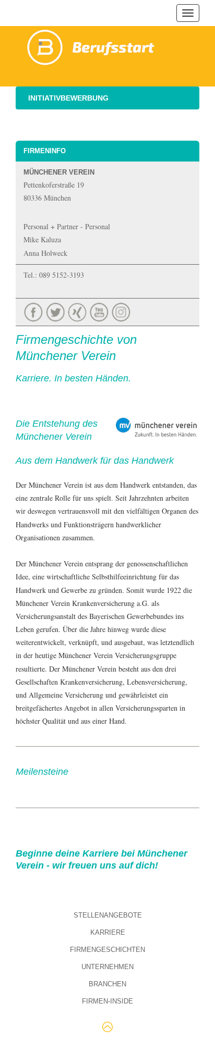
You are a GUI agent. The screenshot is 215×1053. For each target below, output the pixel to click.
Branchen (107, 984)
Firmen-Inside (107, 1001)
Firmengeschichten (107, 949)
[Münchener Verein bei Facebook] (34, 311)
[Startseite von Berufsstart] (91, 46)
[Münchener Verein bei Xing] (78, 311)
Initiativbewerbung (68, 98)
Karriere (107, 932)
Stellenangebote (108, 915)
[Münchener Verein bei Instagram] (122, 311)
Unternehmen (107, 967)
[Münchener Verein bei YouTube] (100, 311)
